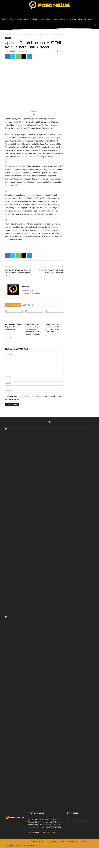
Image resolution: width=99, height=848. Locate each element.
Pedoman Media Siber (69, 842)
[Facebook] (83, 25)
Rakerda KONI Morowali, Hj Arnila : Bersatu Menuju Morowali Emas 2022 (18, 272)
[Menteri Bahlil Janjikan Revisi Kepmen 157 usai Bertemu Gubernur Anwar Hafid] (54, 316)
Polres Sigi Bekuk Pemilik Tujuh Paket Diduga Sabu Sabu (51, 271)
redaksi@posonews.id (47, 832)
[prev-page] (6, 338)
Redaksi (13, 51)
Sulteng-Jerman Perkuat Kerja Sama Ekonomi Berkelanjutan (13, 327)
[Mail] (80, 821)
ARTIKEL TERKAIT (13, 305)
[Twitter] (91, 25)
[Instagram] (87, 25)
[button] (95, 25)
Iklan (48, 842)
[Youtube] (85, 821)
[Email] (23, 56)
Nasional (16, 34)
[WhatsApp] (18, 56)
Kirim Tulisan (84, 842)
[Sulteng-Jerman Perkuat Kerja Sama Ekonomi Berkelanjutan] (14, 316)
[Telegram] (29, 56)
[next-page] (10, 338)
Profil (35, 842)
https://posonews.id (28, 290)
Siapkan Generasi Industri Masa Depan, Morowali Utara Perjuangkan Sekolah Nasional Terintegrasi (32, 329)
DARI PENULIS (28, 305)
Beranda (8, 34)
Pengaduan (56, 842)
